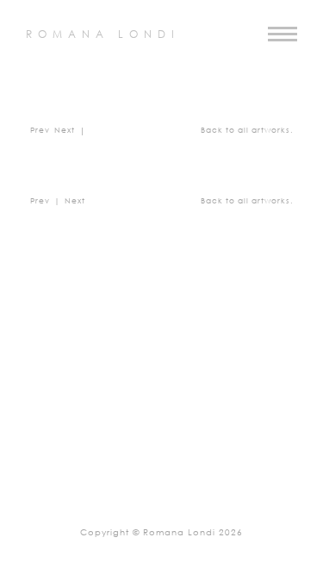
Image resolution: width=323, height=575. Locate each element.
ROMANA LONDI (103, 35)
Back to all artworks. (247, 130)
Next (64, 130)
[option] (161, 355)
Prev (40, 130)
